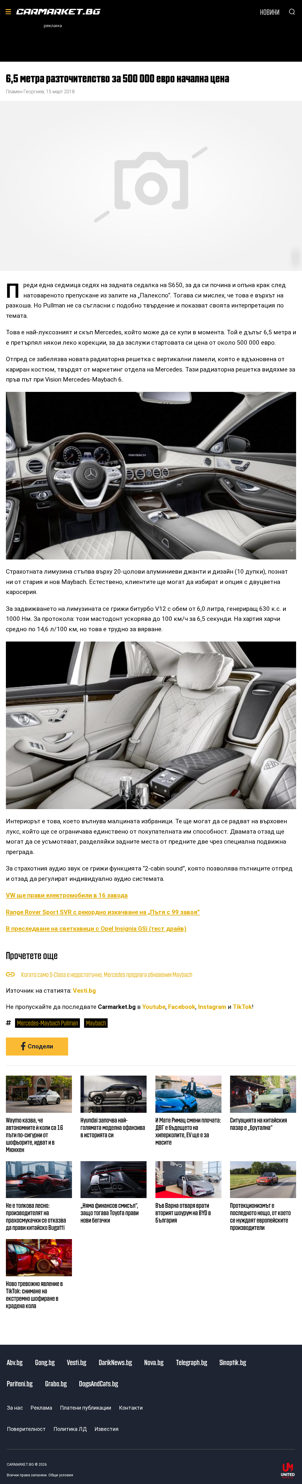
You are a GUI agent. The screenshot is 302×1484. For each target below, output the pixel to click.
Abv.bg (14, 1362)
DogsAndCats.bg (98, 1383)
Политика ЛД (70, 1429)
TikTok (242, 1006)
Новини (270, 12)
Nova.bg (153, 1362)
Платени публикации (85, 1408)
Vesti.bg (84, 990)
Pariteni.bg (19, 1383)
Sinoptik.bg (232, 1362)
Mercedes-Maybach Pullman (47, 1022)
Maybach (96, 1022)
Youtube (153, 1006)
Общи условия (60, 1475)
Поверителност (26, 1429)
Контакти (131, 1408)
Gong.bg (45, 1362)
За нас (15, 1408)
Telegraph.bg (191, 1362)
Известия (106, 1429)
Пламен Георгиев (25, 91)
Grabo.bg (56, 1383)
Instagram (212, 1006)
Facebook (181, 1006)
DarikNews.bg (115, 1362)
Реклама (41, 1408)
